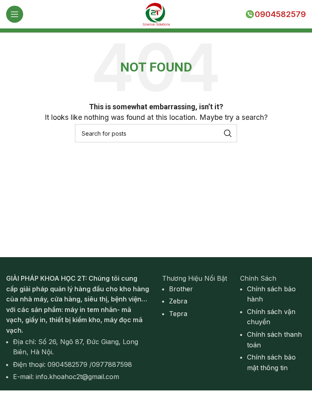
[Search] (228, 133)
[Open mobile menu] (14, 14)
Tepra (178, 314)
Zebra (178, 301)
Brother (181, 289)
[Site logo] (156, 13)
